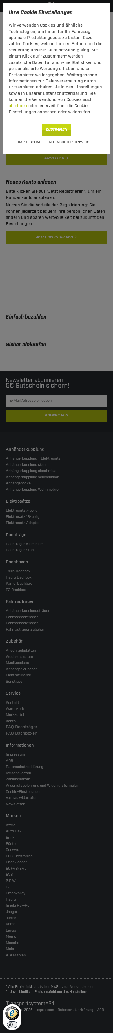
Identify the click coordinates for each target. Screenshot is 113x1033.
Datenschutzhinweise (70, 142)
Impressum (29, 142)
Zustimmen (56, 129)
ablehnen (18, 106)
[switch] (12, 1024)
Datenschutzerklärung (65, 93)
